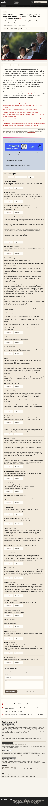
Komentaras (7, 680)
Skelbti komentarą (10, 691)
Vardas (6, 674)
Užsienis (28, 6)
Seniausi (18, 177)
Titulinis (3, 6)
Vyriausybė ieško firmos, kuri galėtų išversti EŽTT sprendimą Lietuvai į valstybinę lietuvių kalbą (24, 123)
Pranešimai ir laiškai (35, 6)
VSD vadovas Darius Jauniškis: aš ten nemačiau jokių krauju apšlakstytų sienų (20, 109)
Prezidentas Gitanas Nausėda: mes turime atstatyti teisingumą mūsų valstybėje (20, 125)
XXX (45, 6)
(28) (20, 18)
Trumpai (8, 6)
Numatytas (8, 64)
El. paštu (20, 28)
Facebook (11, 28)
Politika (13, 6)
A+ (12, 64)
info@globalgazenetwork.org (18, 802)
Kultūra (23, 6)
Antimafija (18, 6)
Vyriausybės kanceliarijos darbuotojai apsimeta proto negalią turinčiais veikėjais (20, 112)
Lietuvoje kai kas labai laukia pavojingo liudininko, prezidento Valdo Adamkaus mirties (22, 103)
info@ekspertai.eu (31, 132)
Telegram (16, 28)
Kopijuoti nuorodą (27, 28)
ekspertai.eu (31, 93)
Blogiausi (31, 177)
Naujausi (11, 177)
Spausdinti (16, 64)
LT (32, 2)
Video (42, 6)
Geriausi (24, 177)
